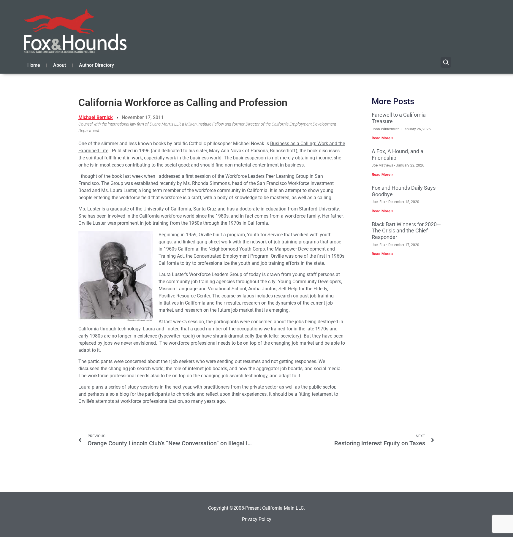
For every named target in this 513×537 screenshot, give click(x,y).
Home (33, 65)
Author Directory (96, 65)
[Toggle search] (446, 62)
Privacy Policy (256, 519)
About (59, 65)
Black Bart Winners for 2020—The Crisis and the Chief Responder (406, 230)
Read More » (383, 138)
